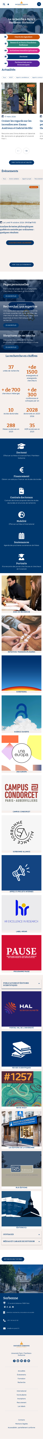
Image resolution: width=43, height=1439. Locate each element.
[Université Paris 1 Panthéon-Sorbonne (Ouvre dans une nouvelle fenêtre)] (22, 3)
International (21, 1391)
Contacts (21, 1420)
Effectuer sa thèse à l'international (21, 524)
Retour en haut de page (13, 1259)
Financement (21, 476)
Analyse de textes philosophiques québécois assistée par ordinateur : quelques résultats (17, 229)
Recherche (21, 1382)
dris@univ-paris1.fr (13, 1328)
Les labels (21, 1406)
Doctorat (21, 452)
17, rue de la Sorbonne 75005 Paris (18, 1303)
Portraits (21, 563)
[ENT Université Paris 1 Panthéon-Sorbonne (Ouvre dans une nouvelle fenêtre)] (9, 4)
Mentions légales (21, 1424)
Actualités (21, 1371)
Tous (4, 77)
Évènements (21, 1375)
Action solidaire (14, 179)
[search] (4, 4)
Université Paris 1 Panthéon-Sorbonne (21, 1354)
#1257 (11, 77)
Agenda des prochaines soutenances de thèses (21, 545)
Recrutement (21, 1402)
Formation (21, 1378)
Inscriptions (21, 1399)
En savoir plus (11, 296)
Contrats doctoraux (21, 497)
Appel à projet (26, 179)
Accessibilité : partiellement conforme (21, 1427)
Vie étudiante (21, 1395)
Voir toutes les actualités (22, 162)
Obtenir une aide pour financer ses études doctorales (21, 479)
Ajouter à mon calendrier (20, 243)
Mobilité (21, 521)
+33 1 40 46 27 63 (12, 1320)
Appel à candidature (22, 77)
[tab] (21, 984)
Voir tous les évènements (21, 265)
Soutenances (21, 542)
